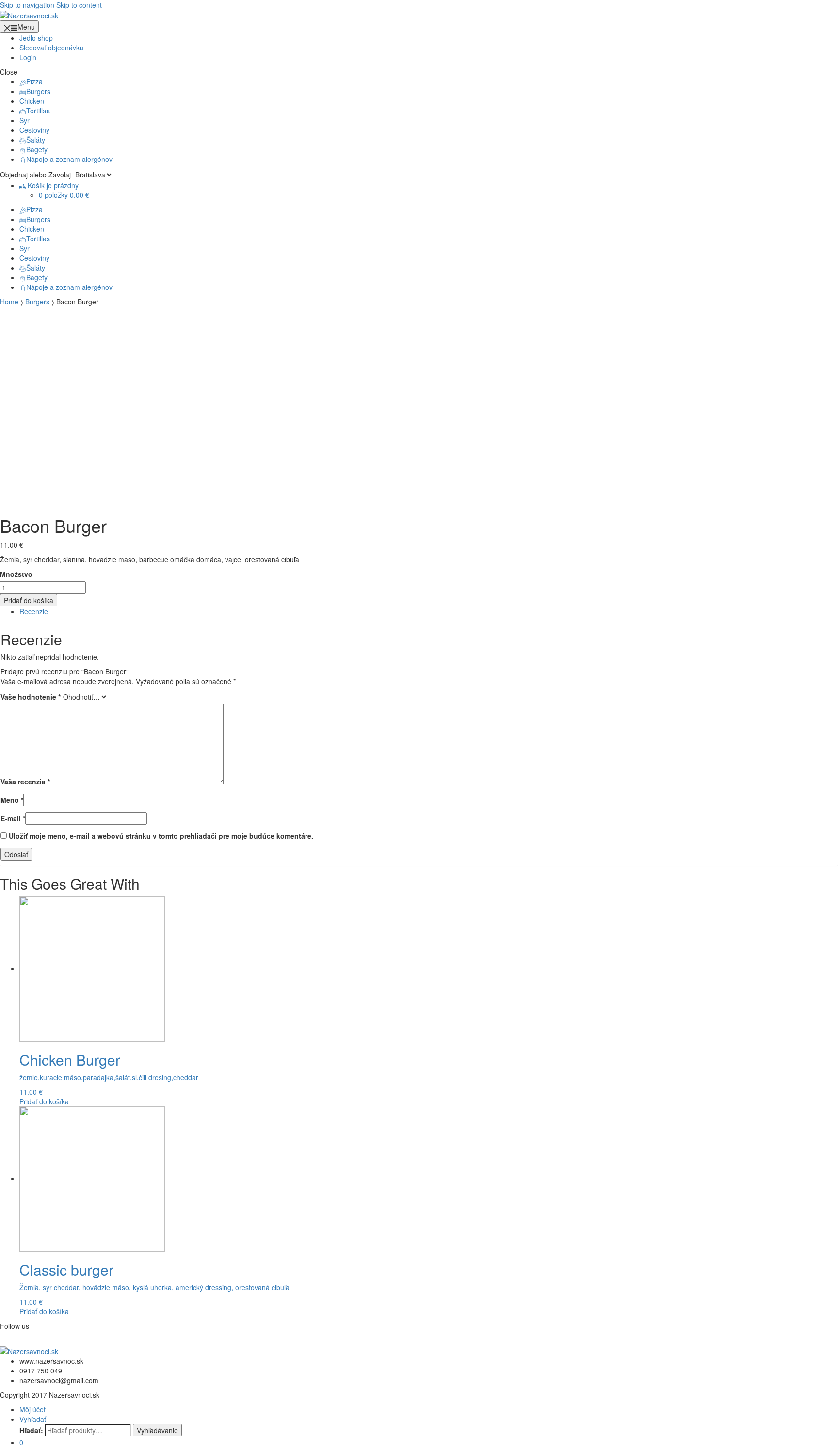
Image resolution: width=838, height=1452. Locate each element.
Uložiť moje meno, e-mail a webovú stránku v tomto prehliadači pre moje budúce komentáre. (161, 836)
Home (9, 301)
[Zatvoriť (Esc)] (827, 10)
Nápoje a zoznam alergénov (69, 159)
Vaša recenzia (25, 781)
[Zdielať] (806, 10)
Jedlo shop (36, 38)
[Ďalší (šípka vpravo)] (821, 726)
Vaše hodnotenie (30, 697)
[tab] (428, 611)
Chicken (31, 101)
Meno (11, 800)
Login (27, 57)
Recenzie (33, 611)
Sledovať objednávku (51, 47)
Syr (24, 120)
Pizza (34, 81)
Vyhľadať (32, 1419)
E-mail (12, 818)
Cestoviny (34, 130)
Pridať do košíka (28, 600)
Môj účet (32, 1409)
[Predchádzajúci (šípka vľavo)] (17, 726)
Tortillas (38, 110)
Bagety (37, 149)
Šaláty (35, 139)
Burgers (38, 91)
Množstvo (16, 574)
